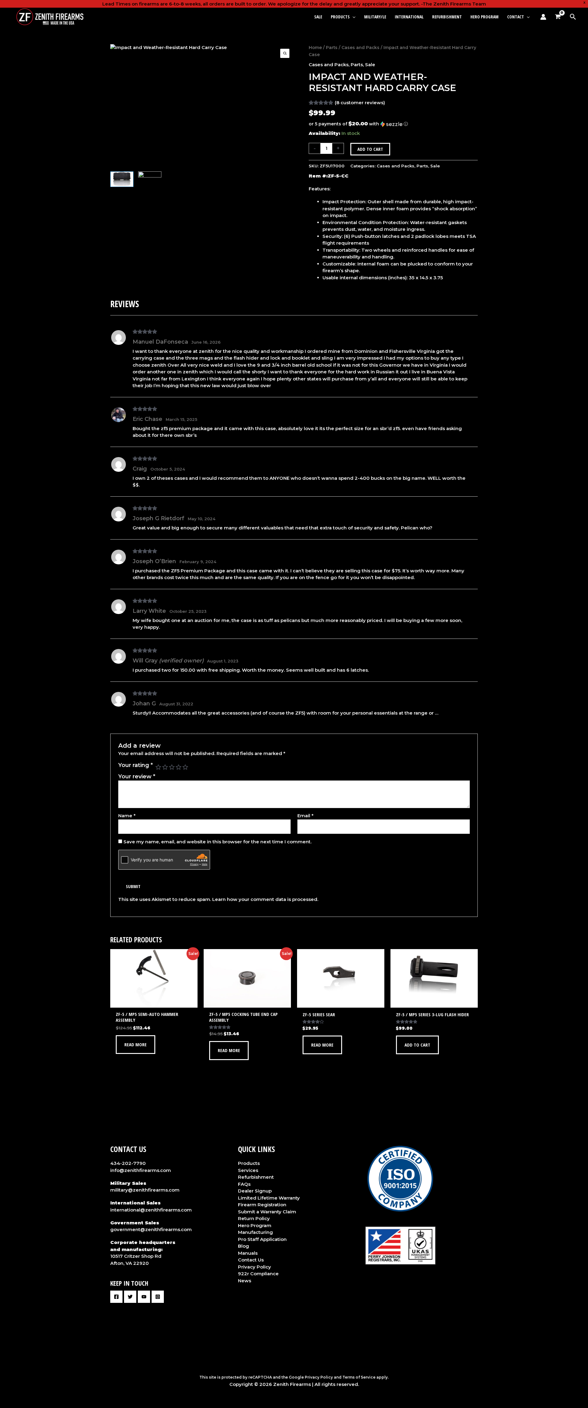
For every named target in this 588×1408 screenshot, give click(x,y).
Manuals (248, 1253)
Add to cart (370, 149)
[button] (353, 17)
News (244, 1281)
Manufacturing (255, 1232)
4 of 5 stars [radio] (178, 767)
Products (249, 1163)
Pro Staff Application (262, 1239)
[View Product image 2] (149, 179)
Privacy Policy (254, 1267)
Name (127, 815)
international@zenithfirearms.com (151, 1210)
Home (315, 47)
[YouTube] (144, 1297)
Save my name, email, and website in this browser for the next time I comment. (217, 842)
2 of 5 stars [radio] (165, 767)
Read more (135, 1044)
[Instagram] (158, 1297)
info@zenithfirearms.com (140, 1170)
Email (305, 815)
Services (248, 1170)
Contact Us (251, 1260)
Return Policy (254, 1218)
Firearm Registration (262, 1205)
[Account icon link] (543, 17)
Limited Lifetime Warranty (269, 1198)
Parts (331, 47)
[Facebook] (116, 1297)
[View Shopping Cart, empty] (557, 17)
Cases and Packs (360, 47)
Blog (243, 1246)
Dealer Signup (255, 1191)
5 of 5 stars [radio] (185, 767)
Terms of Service (358, 1377)
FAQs (244, 1184)
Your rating (135, 765)
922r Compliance (258, 1273)
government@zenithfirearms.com (151, 1229)
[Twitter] (130, 1297)
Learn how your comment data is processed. (265, 899)
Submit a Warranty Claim (267, 1212)
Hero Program (254, 1225)
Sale (370, 64)
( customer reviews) (360, 102)
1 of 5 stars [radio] (158, 767)
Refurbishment (256, 1177)
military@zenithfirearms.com (144, 1190)
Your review (136, 776)
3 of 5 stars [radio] (172, 767)
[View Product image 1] (122, 179)
